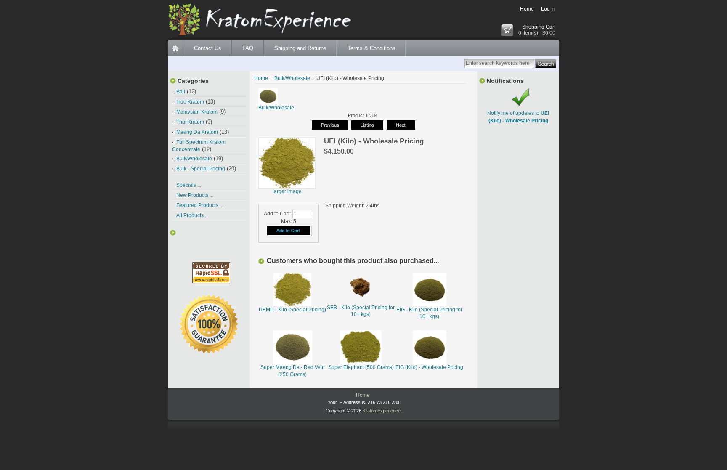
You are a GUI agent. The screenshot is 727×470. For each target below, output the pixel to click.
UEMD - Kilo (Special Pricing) (292, 310)
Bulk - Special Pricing (200, 169)
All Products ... (192, 215)
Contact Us (207, 48)
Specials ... (188, 185)
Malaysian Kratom (197, 112)
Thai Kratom (190, 122)
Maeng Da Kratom (197, 132)
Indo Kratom (190, 102)
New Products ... (194, 195)
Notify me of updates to (518, 117)
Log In (548, 9)
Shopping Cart (538, 27)
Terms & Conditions (371, 48)
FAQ (247, 48)
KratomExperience (382, 410)
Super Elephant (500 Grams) (361, 367)
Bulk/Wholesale (292, 78)
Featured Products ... (199, 205)
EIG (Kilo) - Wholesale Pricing (429, 367)
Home (527, 9)
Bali (180, 92)
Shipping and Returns (300, 48)
